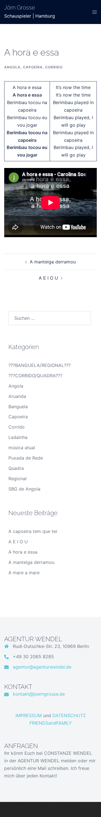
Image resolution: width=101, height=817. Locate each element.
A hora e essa (22, 552)
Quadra (16, 468)
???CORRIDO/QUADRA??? (35, 375)
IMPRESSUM (28, 715)
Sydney (50, 813)
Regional (17, 478)
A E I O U (48, 278)
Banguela (18, 406)
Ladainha (17, 437)
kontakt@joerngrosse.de (39, 694)
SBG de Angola (24, 489)
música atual (21, 447)
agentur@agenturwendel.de (42, 667)
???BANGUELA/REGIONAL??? (39, 365)
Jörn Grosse (19, 7)
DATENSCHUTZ (69, 715)
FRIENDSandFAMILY (50, 723)
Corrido (54, 67)
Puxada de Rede (25, 458)
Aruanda (17, 396)
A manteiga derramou (53, 262)
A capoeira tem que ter (33, 531)
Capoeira (33, 67)
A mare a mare (24, 572)
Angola (12, 67)
